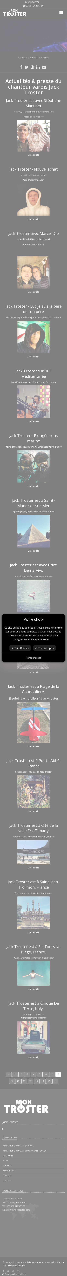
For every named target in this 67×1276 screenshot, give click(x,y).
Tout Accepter (45, 648)
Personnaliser (33, 657)
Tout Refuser (21, 648)
